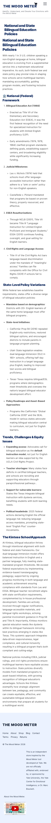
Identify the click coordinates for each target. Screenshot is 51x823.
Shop (21, 733)
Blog (28, 733)
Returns (23, 737)
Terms (5, 737)
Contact (36, 733)
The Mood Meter (12, 744)
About (13, 733)
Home (5, 733)
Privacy (14, 737)
